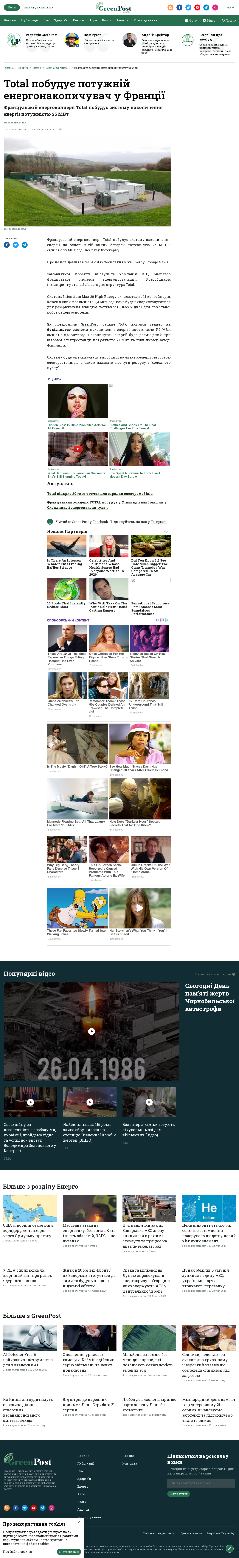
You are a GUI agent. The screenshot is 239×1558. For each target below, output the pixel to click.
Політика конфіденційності (159, 1533)
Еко (46, 20)
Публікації (29, 20)
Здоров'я (61, 20)
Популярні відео (29, 973)
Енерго (78, 20)
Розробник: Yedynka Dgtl (221, 1533)
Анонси (122, 20)
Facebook (100, 521)
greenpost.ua (109, 1549)
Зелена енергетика (57, 67)
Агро (93, 20)
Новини (10, 20)
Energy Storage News (150, 262)
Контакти (129, 1463)
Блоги (106, 20)
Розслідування (145, 20)
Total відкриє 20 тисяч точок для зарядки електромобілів (100, 493)
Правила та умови (191, 1533)
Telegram (159, 521)
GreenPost (90, 262)
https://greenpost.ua (213, 1546)
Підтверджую (69, 1552)
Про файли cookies (17, 1552)
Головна (9, 67)
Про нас (128, 1456)
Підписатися (179, 1494)
